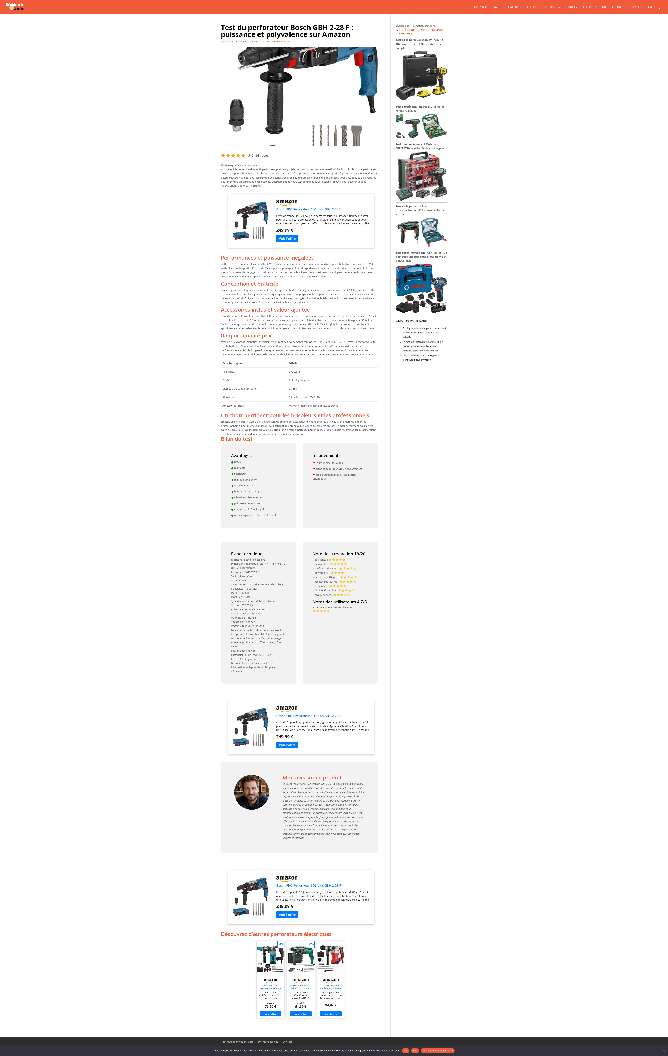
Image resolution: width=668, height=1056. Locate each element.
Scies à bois (480, 7)
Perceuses (532, 7)
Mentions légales (268, 1041)
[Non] (663, 1051)
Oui (406, 1050)
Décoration (589, 7)
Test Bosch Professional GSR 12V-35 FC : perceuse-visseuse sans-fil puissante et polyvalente (421, 257)
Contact (287, 1041)
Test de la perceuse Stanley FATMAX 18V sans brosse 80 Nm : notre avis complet (419, 44)
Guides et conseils (614, 7)
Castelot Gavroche (236, 41)
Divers (651, 7)
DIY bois (637, 7)
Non (415, 1050)
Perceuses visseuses (278, 41)
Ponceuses (514, 7)
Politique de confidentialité (237, 1041)
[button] (240, 165)
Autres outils (567, 7)
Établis (497, 7)
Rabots (549, 7)
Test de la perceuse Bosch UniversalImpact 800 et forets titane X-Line (420, 210)
